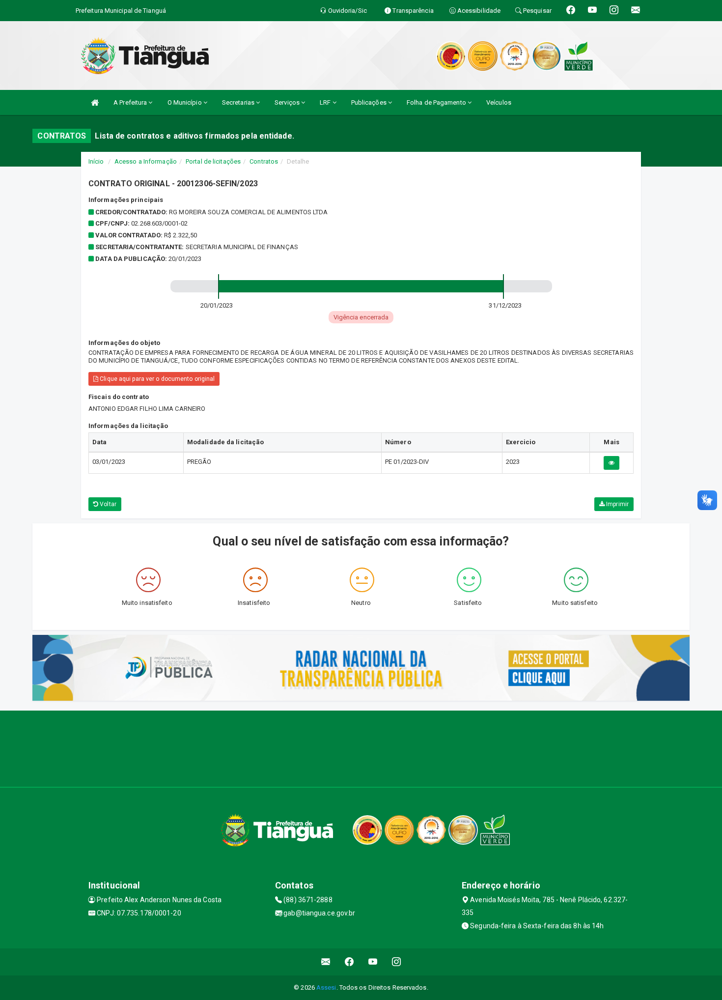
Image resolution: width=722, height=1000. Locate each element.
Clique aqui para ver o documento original (156, 378)
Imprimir (617, 504)
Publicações (369, 102)
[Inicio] (95, 102)
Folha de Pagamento (437, 102)
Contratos (264, 161)
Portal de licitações (213, 161)
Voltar (107, 504)
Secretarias (239, 102)
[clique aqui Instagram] (396, 962)
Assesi (326, 987)
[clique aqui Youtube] (373, 962)
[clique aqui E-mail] (325, 962)
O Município (185, 102)
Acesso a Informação (145, 161)
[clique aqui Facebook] (349, 962)
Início (96, 161)
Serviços (288, 102)
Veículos (498, 102)
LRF (326, 102)
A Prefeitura (130, 102)
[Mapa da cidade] (361, 747)
